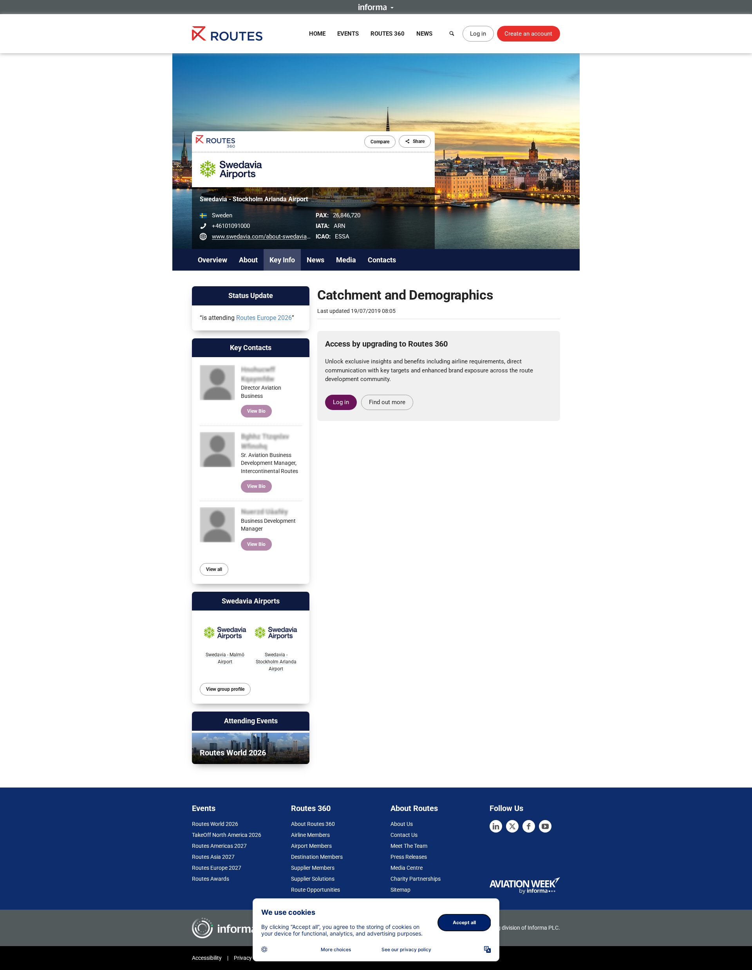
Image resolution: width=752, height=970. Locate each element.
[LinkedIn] (496, 826)
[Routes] (227, 33)
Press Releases (408, 857)
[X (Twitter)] (512, 826)
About (248, 260)
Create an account (528, 33)
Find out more (387, 402)
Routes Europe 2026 (264, 318)
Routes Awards (210, 879)
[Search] (452, 34)
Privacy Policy (251, 958)
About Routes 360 (313, 824)
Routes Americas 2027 (219, 846)
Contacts (382, 260)
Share (419, 141)
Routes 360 (388, 33)
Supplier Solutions (312, 879)
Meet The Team (408, 846)
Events (348, 33)
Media (346, 260)
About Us (401, 824)
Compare (380, 142)
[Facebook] (528, 826)
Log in (478, 33)
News (424, 33)
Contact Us (404, 835)
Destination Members (317, 857)
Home (317, 33)
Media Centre (406, 868)
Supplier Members (312, 868)
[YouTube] (545, 826)
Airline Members (310, 835)
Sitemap (400, 890)
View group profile (225, 689)
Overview (212, 260)
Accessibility (207, 958)
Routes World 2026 (215, 824)
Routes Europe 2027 (216, 868)
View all (214, 569)
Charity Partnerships (415, 879)
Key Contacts (250, 347)
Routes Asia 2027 (213, 857)
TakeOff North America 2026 (226, 835)
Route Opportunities (315, 890)
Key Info (282, 260)
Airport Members (311, 846)
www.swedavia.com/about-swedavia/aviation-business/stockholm (298, 236)
